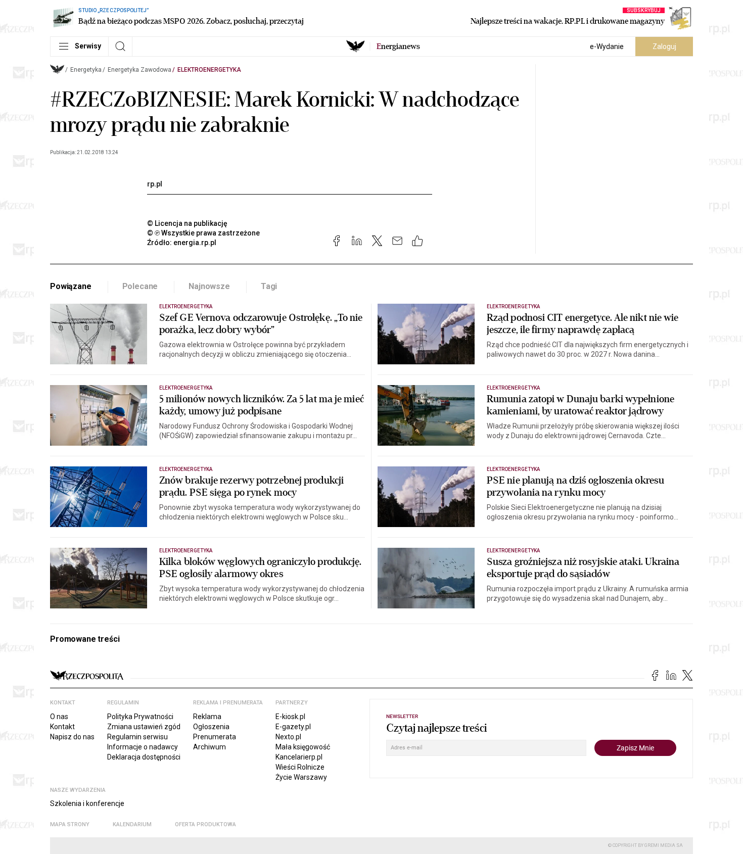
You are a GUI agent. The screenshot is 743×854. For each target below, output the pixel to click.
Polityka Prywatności (140, 717)
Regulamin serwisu (137, 737)
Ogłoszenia (211, 727)
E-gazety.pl (293, 727)
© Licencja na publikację (187, 223)
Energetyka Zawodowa (139, 69)
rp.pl (154, 184)
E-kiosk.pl (290, 717)
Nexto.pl (288, 737)
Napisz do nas (72, 737)
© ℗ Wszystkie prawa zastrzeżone (203, 233)
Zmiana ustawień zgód (143, 727)
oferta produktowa (205, 824)
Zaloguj (664, 46)
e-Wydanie (607, 46)
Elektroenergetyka (209, 69)
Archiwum (209, 747)
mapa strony (69, 824)
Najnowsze (209, 286)
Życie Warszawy (301, 777)
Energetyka (86, 69)
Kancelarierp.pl (298, 757)
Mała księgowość (302, 747)
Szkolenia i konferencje (87, 803)
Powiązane (70, 286)
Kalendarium (132, 824)
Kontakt (62, 727)
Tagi (269, 286)
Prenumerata (214, 737)
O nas (59, 717)
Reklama (207, 717)
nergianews (398, 46)
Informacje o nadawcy (142, 747)
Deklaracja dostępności (143, 757)
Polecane (140, 286)
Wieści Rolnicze (299, 767)
